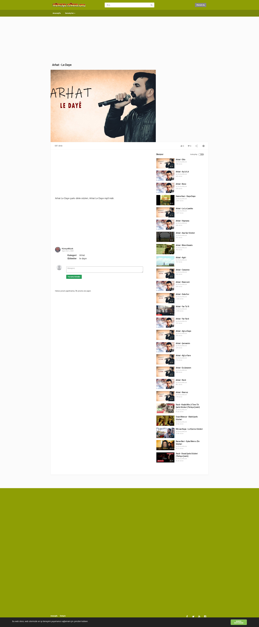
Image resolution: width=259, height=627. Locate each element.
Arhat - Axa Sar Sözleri (185, 233)
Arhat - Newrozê (183, 282)
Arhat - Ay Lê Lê (182, 172)
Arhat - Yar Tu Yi (182, 306)
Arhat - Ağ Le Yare (183, 355)
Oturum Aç (200, 5)
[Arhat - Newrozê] (165, 286)
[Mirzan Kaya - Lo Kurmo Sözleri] (165, 433)
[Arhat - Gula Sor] (165, 298)
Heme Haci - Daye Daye (185, 196)
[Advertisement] (129, 37)
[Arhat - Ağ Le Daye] (165, 335)
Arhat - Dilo (180, 159)
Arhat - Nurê (181, 380)
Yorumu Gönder (74, 277)
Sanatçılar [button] (69, 13)
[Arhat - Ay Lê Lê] (165, 175)
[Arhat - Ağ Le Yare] (165, 359)
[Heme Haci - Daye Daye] (165, 200)
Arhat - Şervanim (183, 343)
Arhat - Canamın (183, 270)
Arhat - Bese (181, 184)
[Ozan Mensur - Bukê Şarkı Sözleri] (165, 421)
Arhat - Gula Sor (182, 294)
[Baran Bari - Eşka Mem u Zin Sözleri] (165, 445)
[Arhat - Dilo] (165, 163)
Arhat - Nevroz (182, 392)
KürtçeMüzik (67, 249)
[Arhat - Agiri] (165, 261)
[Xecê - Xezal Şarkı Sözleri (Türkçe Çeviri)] (165, 457)
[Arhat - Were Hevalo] (165, 249)
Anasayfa (57, 13)
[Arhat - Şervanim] (165, 347)
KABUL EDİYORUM (238, 622)
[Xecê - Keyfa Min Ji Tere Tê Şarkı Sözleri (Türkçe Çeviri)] (165, 408)
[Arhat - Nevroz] (165, 396)
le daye (83, 258)
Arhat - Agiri (181, 257)
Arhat (82, 255)
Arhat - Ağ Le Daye (183, 331)
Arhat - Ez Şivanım (183, 368)
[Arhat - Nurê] (165, 384)
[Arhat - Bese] (165, 188)
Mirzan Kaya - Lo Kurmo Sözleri (189, 429)
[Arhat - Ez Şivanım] (165, 372)
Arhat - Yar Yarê (182, 319)
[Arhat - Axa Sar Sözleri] (165, 237)
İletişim (63, 616)
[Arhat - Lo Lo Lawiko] (165, 212)
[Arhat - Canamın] (165, 274)
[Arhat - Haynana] (165, 225)
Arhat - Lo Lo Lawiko (184, 208)
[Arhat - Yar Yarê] (165, 323)
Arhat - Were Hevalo (184, 245)
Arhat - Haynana (182, 221)
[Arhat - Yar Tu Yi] (165, 310)
